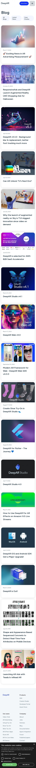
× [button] (34, 744)
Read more (11, 751)
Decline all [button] (26, 764)
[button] (32, 3)
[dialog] (18, 755)
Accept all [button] (9, 764)
